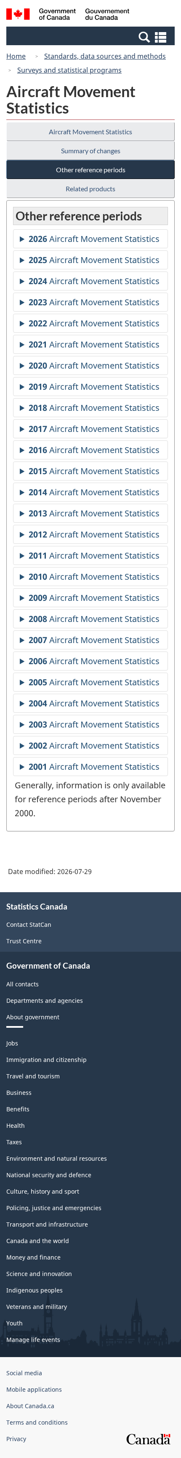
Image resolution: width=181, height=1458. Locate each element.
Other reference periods (90, 170)
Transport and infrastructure (47, 1224)
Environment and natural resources (56, 1158)
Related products (90, 189)
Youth (14, 1323)
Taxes (14, 1142)
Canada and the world (37, 1241)
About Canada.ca (30, 1406)
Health (15, 1125)
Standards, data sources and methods (105, 56)
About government (32, 1017)
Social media (24, 1373)
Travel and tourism (33, 1076)
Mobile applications (34, 1389)
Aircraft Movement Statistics (90, 132)
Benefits (17, 1109)
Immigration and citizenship (46, 1060)
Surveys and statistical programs (69, 70)
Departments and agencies (44, 1000)
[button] (91, 36)
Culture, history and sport (42, 1191)
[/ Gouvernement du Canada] (68, 15)
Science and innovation (39, 1274)
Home (16, 56)
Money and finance (33, 1257)
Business (19, 1093)
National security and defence (48, 1175)
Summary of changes (90, 151)
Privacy (16, 1439)
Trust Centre (24, 941)
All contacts (22, 984)
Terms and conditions (37, 1422)
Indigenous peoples (34, 1290)
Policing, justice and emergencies (53, 1208)
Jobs (12, 1043)
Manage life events (33, 1340)
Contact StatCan (28, 924)
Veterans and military (36, 1307)
